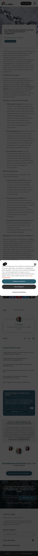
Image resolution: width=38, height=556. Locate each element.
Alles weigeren (19, 286)
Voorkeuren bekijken (19, 292)
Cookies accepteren (19, 281)
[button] (35, 264)
